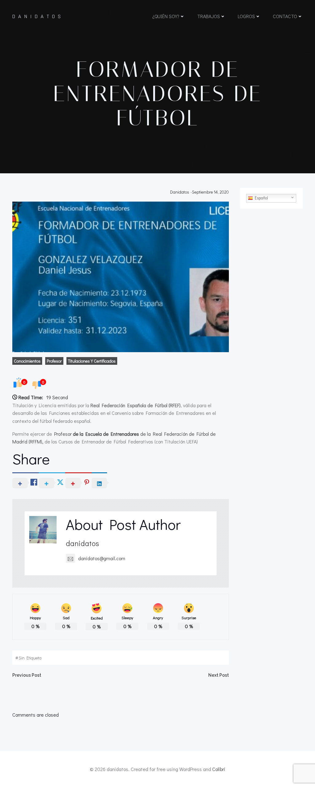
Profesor (54, 361)
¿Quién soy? (165, 16)
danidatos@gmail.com (101, 558)
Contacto (285, 16)
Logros (246, 16)
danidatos (179, 192)
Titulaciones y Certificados (92, 361)
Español (260, 198)
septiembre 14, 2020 (210, 192)
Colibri (218, 769)
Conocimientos (27, 361)
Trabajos (208, 16)
